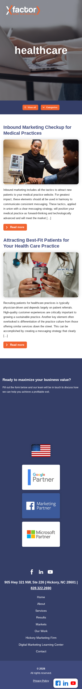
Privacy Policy (41, 680)
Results (41, 617)
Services (41, 610)
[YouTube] (73, 683)
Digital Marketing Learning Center (41, 644)
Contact (41, 651)
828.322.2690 (41, 588)
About (41, 603)
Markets (41, 624)
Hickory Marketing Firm (41, 637)
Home (41, 597)
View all (32, 107)
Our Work (41, 631)
